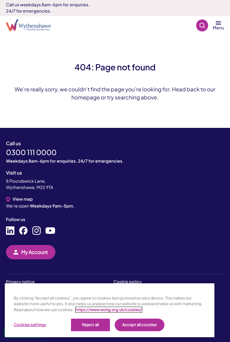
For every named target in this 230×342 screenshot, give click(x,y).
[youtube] (50, 230)
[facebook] (23, 230)
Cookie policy (128, 282)
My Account (34, 252)
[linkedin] (10, 230)
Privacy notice (20, 282)
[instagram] (36, 230)
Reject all (90, 324)
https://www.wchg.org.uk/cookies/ (109, 309)
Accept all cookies (139, 324)
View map (23, 199)
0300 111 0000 (31, 152)
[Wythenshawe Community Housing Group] (31, 25)
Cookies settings (30, 324)
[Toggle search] (202, 25)
